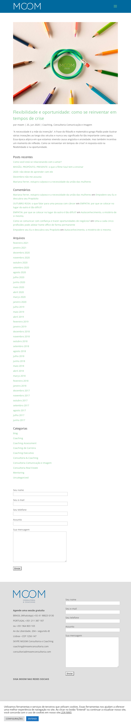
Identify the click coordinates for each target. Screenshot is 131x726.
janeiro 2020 (19, 301)
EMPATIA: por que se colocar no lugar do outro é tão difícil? (44, 212)
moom (20, 124)
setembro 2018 (21, 346)
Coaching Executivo (23, 452)
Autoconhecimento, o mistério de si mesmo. (87, 229)
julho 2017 (18, 415)
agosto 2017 (19, 410)
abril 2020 (18, 292)
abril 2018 (18, 370)
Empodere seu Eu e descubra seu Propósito (36, 229)
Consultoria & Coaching (25, 457)
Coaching (47, 124)
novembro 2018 (21, 336)
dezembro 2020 (21, 252)
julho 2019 (18, 306)
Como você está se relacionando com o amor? (37, 161)
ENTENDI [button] (32, 718)
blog (15, 433)
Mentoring (18, 472)
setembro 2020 (21, 267)
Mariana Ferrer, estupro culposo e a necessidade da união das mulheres (52, 181)
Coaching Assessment (24, 443)
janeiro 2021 (19, 247)
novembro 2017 (21, 395)
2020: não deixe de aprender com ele (33, 171)
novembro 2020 (21, 257)
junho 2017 (19, 420)
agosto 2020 (19, 272)
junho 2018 (19, 361)
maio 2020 (18, 287)
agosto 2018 (19, 351)
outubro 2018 (20, 341)
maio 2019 (18, 311)
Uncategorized (21, 477)
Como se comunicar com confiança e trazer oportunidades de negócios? (51, 220)
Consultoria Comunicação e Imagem (73, 124)
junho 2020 (19, 282)
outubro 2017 (20, 400)
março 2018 (19, 375)
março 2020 (19, 296)
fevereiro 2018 (20, 380)
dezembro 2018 (21, 331)
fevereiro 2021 (20, 242)
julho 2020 (18, 277)
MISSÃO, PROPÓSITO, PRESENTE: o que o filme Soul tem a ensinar (48, 166)
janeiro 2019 (19, 326)
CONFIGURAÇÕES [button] (14, 718)
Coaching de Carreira (24, 447)
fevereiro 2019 (20, 321)
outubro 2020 (20, 262)
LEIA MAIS (66, 712)
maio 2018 (18, 365)
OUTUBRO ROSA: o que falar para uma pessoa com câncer (44, 203)
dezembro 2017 (21, 390)
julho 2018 (18, 356)
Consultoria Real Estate (25, 467)
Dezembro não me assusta (27, 176)
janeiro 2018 (19, 385)
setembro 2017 (21, 405)
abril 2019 (18, 316)
